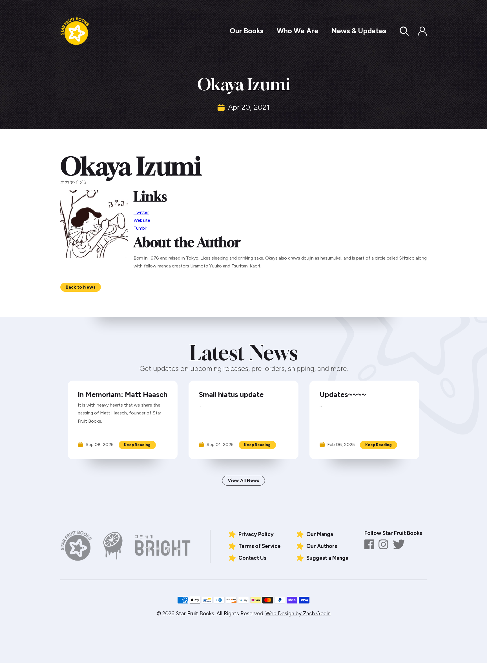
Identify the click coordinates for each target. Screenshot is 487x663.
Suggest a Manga (327, 558)
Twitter (141, 212)
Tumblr (140, 228)
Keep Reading (137, 444)
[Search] (408, 31)
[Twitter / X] (399, 544)
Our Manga (319, 534)
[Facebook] (369, 544)
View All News (243, 480)
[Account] (422, 31)
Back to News (81, 287)
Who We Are (297, 31)
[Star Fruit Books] (76, 545)
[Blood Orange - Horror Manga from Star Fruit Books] (113, 545)
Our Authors (321, 546)
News (358, 31)
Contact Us (252, 558)
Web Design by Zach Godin (298, 613)
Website (142, 220)
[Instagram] (383, 544)
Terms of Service (259, 546)
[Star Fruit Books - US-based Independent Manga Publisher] (75, 31)
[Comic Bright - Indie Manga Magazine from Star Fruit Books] (163, 546)
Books (247, 31)
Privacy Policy (256, 534)
